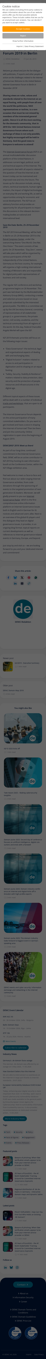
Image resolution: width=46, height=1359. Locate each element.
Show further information (23, 41)
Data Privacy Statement (34, 46)
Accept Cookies (23, 29)
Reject (23, 35)
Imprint (19, 46)
